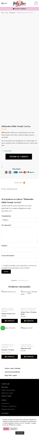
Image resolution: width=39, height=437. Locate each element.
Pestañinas (31, 310)
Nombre (5, 245)
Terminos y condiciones (9, 406)
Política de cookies (7, 393)
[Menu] (3, 3)
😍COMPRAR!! (29, 321)
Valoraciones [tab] (19, 183)
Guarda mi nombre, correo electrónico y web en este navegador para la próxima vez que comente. (19, 267)
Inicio (3, 12)
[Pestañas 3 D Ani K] (10, 335)
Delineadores (12, 12)
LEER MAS (20, 433)
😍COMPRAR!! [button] (10, 321)
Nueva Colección (26, 308)
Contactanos (5, 403)
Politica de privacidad (8, 390)
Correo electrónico (8, 255)
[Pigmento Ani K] (29, 335)
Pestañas (24, 310)
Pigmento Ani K (26, 348)
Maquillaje (5, 308)
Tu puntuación (6, 216)
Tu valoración (7, 225)
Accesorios (5, 344)
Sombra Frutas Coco (8, 313)
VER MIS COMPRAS (20, 9)
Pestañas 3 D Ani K (8, 350)
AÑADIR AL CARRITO (18, 157)
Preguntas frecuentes (8, 409)
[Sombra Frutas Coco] (10, 298)
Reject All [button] (13, 429)
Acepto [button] (6, 429)
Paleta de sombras (8, 310)
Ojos (7, 12)
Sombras (4, 311)
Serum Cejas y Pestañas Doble (28, 313)
